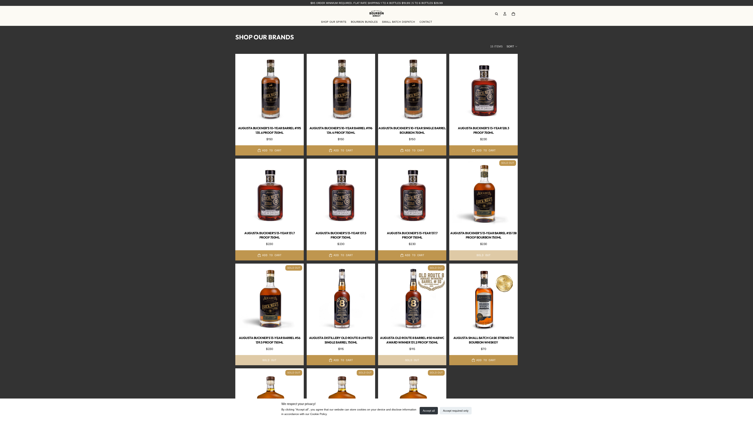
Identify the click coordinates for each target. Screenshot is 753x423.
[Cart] (513, 14)
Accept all (429, 410)
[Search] (496, 14)
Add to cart (272, 150)
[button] (512, 46)
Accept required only (455, 410)
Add (372, 116)
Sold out (484, 255)
